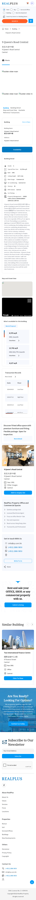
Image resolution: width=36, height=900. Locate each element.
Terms (21, 315)
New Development (21, 13)
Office (9, 669)
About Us (5, 797)
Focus (4, 808)
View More (12, 340)
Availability (17, 150)
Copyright (5, 856)
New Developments (8, 838)
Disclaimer (5, 849)
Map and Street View (10, 110)
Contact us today (18, 724)
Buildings (5, 834)
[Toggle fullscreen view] (29, 301)
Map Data (16, 315)
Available (22, 110)
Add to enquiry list (18, 493)
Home (6, 29)
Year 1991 (10, 482)
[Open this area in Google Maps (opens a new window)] (5, 315)
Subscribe (18, 756)
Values (4, 801)
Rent (7, 10)
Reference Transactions (11, 113)
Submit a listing (18, 605)
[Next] (32, 456)
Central (10, 488)
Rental (4, 824)
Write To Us (18, 561)
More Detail (8, 377)
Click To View (18, 678)
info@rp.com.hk (15, 543)
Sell (3, 827)
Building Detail (15, 108)
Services (5, 804)
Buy (15, 10)
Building (8, 13)
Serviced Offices (7, 831)
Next (32, 624)
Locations (5, 811)
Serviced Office (25, 10)
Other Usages (12, 485)
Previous (28, 624)
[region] (17, 307)
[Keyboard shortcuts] (12, 315)
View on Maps (26, 122)
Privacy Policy (6, 853)
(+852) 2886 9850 (15, 547)
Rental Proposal (11, 326)
